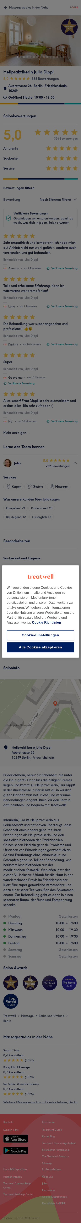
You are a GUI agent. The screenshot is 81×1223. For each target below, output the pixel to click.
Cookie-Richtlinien (46, 622)
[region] (40, 611)
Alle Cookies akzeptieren (40, 647)
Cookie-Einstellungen (40, 635)
